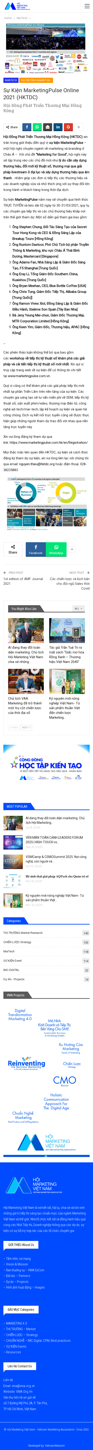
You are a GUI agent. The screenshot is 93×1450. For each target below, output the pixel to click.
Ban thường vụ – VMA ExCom (25, 1270)
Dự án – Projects (17, 1282)
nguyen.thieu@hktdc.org (37, 464)
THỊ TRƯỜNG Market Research (37, 80)
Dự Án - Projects (13, 979)
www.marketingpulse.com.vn (29, 376)
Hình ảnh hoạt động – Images (25, 1287)
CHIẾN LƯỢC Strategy (17, 942)
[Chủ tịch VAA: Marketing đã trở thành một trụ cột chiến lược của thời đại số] (26, 681)
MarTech (11, 80)
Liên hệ (8, 1380)
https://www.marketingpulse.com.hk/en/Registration (48, 443)
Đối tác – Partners (18, 1276)
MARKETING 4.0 (16, 1323)
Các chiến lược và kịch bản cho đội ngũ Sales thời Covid (70, 583)
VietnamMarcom (55, 1445)
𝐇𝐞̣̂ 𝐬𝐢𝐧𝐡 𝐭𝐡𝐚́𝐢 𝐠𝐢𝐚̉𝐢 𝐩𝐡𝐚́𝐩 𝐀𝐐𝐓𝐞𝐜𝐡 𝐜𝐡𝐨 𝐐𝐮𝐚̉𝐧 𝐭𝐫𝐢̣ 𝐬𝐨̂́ (57, 876)
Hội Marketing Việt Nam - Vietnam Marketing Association (40, 1429)
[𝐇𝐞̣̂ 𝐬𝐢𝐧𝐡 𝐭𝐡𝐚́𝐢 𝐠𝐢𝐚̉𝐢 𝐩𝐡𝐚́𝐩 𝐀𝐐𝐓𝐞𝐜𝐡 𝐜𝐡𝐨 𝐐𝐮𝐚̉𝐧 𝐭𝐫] (13, 881)
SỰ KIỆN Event (12, 960)
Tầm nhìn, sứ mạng (18, 1259)
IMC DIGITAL (11, 970)
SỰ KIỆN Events (16, 1346)
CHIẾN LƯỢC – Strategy (22, 1335)
